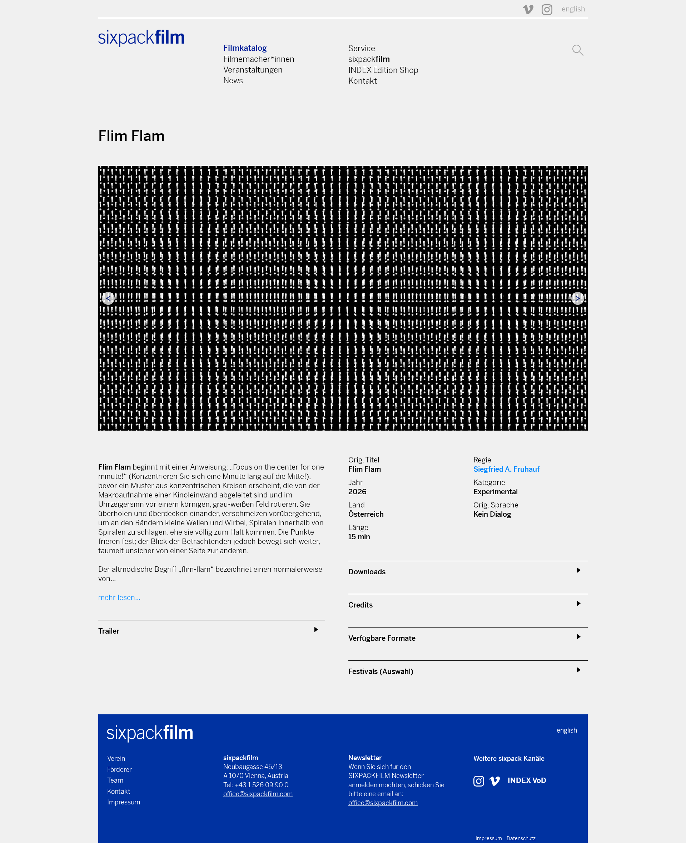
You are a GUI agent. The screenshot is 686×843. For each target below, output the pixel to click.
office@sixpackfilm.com (258, 794)
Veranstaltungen (253, 70)
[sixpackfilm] (150, 733)
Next (577, 298)
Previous (108, 298)
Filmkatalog (245, 48)
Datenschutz (521, 838)
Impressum (123, 802)
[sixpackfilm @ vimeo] (494, 781)
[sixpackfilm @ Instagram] (543, 9)
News (233, 80)
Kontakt (362, 81)
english (573, 9)
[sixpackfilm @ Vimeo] (524, 9)
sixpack (369, 59)
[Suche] (578, 49)
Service (361, 48)
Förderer (119, 769)
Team (115, 780)
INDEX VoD (527, 780)
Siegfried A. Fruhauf (506, 469)
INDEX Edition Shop (383, 70)
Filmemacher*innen (258, 59)
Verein (116, 758)
